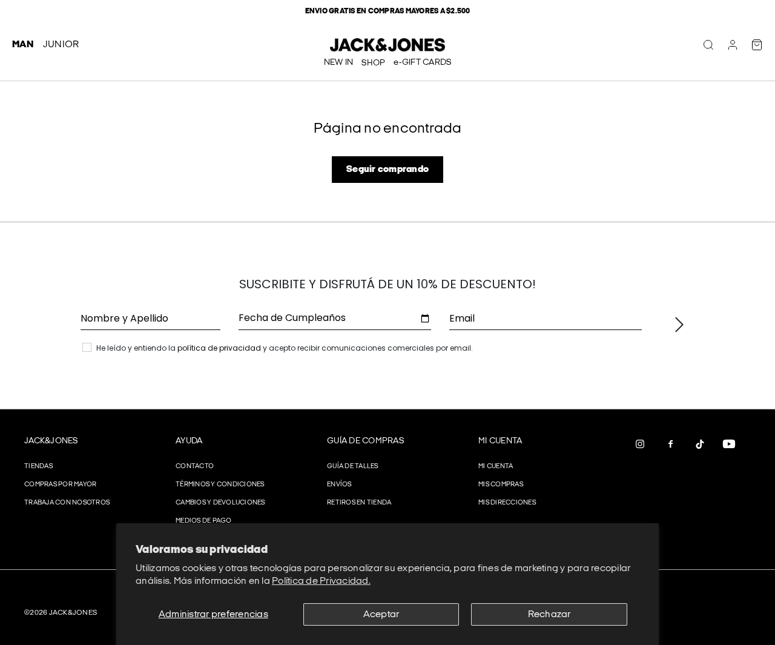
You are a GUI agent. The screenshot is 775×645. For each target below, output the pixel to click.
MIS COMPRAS (500, 484)
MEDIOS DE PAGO (204, 520)
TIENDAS (38, 466)
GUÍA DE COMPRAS (365, 440)
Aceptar (381, 614)
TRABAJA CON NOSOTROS (67, 502)
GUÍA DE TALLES (352, 466)
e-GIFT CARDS (422, 62)
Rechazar (549, 614)
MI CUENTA (500, 440)
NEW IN (339, 62)
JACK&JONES (51, 440)
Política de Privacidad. (321, 581)
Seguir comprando (387, 169)
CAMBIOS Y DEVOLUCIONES (220, 502)
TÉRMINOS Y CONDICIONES (220, 484)
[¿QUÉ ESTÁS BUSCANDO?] (708, 45)
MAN (22, 44)
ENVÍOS (339, 484)
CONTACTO (195, 466)
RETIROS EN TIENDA (359, 502)
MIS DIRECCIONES (507, 502)
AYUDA (189, 440)
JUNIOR (61, 44)
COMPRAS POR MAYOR (60, 484)
